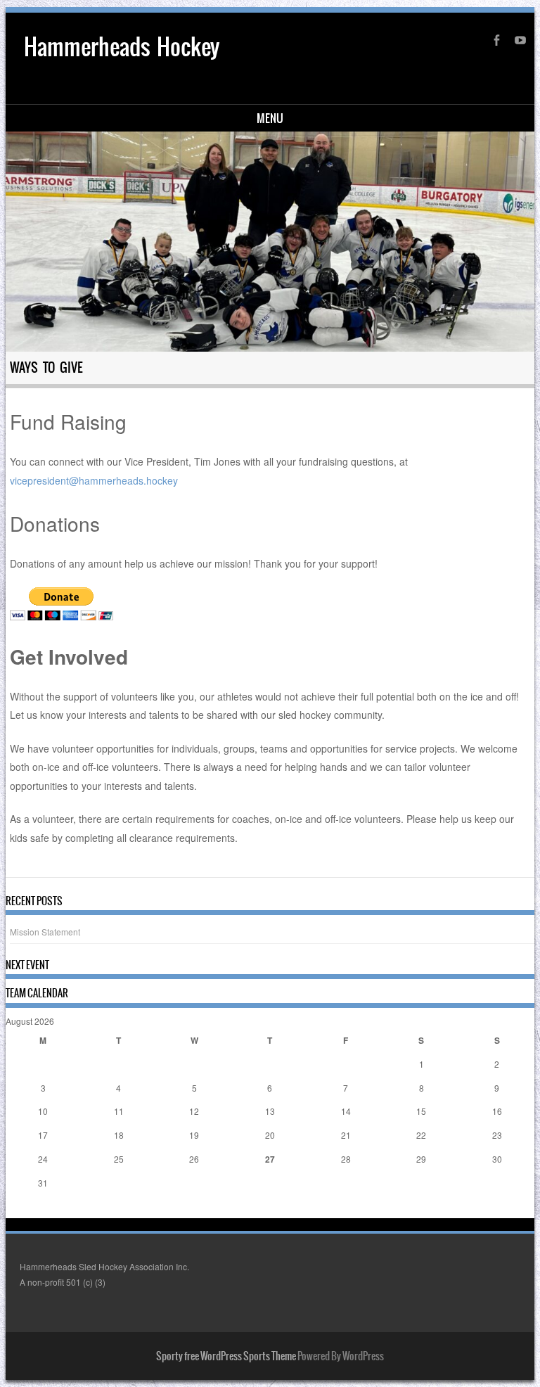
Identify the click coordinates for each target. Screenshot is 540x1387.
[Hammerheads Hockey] (270, 242)
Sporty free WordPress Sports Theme (226, 1356)
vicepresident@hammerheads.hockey (94, 480)
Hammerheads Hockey (121, 47)
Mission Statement (45, 932)
